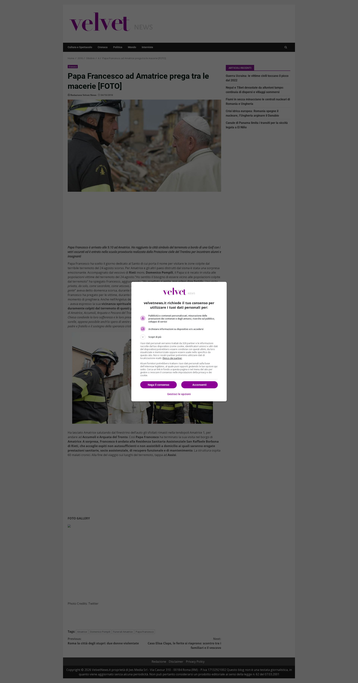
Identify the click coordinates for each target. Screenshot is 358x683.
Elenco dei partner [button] (172, 358)
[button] (179, 337)
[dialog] (179, 341)
